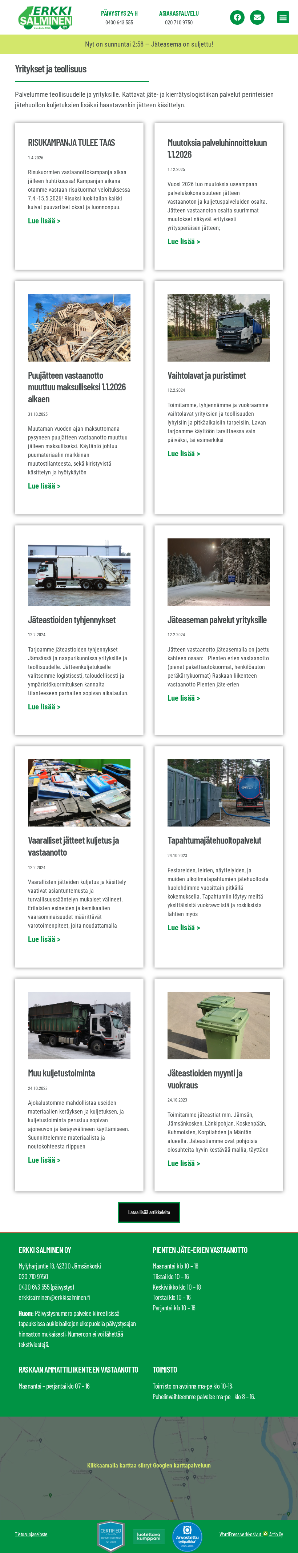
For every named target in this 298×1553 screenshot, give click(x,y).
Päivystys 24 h (119, 13)
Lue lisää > (44, 220)
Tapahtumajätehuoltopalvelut (214, 839)
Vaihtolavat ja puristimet (207, 375)
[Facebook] (237, 17)
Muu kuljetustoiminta (61, 1072)
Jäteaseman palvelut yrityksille (217, 619)
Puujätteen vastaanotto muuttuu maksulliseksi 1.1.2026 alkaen (77, 386)
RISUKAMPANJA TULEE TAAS (71, 142)
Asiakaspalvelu (178, 13)
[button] (283, 17)
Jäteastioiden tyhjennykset (72, 619)
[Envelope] (257, 17)
